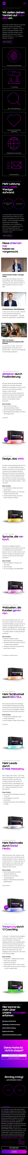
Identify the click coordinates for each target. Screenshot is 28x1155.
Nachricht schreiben (14, 1055)
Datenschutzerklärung (6, 1137)
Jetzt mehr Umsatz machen (8, 204)
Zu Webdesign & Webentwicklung (10, 655)
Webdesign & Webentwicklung (11, 1024)
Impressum (15, 1137)
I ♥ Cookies (14, 1152)
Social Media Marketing (9, 1028)
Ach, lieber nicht (19, 203)
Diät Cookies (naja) (14, 1148)
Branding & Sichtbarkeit (9, 1021)
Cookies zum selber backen (21, 1140)
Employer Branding (7, 1031)
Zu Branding (5, 417)
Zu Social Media (6, 885)
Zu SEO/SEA (5, 724)
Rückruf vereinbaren (14, 1058)
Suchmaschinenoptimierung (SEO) (12, 1034)
